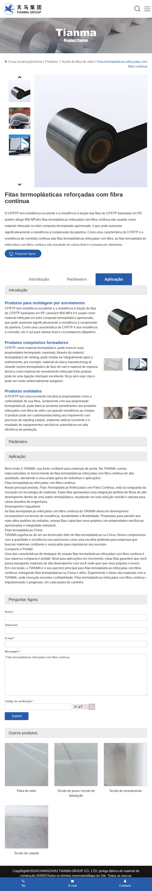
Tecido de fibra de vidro (77, 61)
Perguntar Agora (25, 253)
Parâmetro (77, 279)
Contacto (125, 885)
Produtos (51, 61)
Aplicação (113, 279)
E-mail (72, 885)
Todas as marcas (119, 875)
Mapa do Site (96, 875)
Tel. (23, 885)
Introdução (39, 279)
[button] (19, 185)
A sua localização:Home (25, 61)
